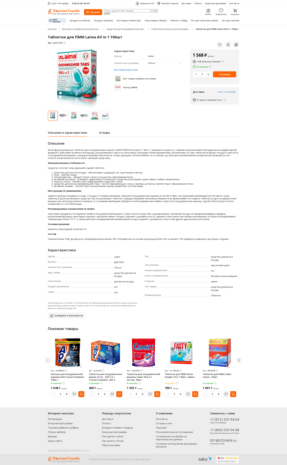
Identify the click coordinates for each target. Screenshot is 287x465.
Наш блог (161, 427)
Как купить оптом (112, 441)
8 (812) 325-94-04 (80, 3)
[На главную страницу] (64, 13)
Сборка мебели (57, 432)
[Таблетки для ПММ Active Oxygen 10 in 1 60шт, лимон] (181, 353)
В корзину (224, 74)
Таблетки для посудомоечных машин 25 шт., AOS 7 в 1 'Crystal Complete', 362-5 (105, 377)
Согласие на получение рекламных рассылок (176, 445)
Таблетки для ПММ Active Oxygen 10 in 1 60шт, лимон (179, 375)
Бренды (52, 436)
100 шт (151, 63)
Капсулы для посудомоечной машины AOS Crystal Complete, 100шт (67, 377)
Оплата (198, 3)
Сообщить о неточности (68, 315)
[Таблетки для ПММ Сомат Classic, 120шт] (219, 353)
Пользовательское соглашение (174, 432)
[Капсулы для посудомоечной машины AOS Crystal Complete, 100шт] (68, 353)
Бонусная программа (215, 3)
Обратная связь (111, 445)
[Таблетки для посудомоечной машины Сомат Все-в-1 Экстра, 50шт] (143, 353)
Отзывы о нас (164, 423)
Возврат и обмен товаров (117, 427)
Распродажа (55, 419)
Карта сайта (55, 441)
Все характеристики (126, 69)
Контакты (234, 3)
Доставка (186, 3)
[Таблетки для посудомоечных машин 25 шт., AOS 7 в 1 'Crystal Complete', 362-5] (105, 353)
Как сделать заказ (112, 436)
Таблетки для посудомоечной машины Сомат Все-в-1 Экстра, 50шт (143, 377)
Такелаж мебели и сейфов (63, 427)
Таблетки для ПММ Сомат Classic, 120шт (217, 375)
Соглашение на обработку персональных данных (171, 438)
